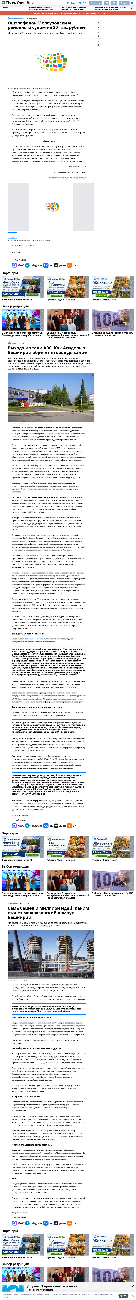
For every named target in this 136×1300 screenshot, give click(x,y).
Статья (5, 8)
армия (19, 252)
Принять (123, 1296)
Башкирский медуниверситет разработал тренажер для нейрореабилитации (74, 8)
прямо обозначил (35, 639)
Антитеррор (95, 3)
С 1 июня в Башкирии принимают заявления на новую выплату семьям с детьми (68, 13)
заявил (47, 1011)
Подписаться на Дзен (81, 3)
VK (107, 3)
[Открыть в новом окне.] (18, 265)
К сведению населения (17, 18)
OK (114, 3)
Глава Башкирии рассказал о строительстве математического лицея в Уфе (42, 8)
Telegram (124, 3)
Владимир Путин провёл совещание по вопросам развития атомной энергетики (110, 8)
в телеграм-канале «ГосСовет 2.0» (58, 433)
